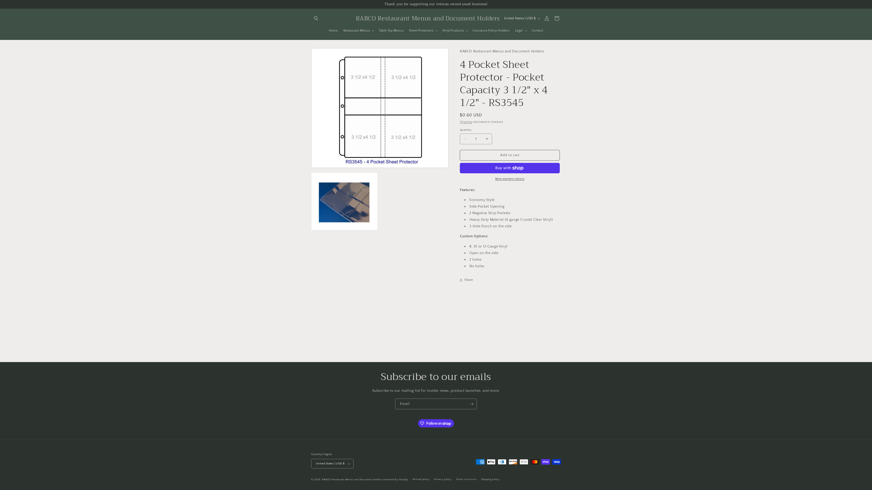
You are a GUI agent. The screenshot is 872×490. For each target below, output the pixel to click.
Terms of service (466, 479)
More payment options (510, 178)
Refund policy (421, 479)
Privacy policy (443, 479)
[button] (316, 18)
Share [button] (468, 280)
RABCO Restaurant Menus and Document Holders (352, 479)
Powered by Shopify (395, 479)
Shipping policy (490, 479)
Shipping (466, 121)
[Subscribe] (472, 404)
